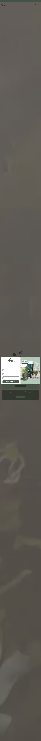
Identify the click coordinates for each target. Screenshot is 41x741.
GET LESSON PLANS (10, 381)
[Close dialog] (39, 358)
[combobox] (10, 378)
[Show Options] (18, 378)
